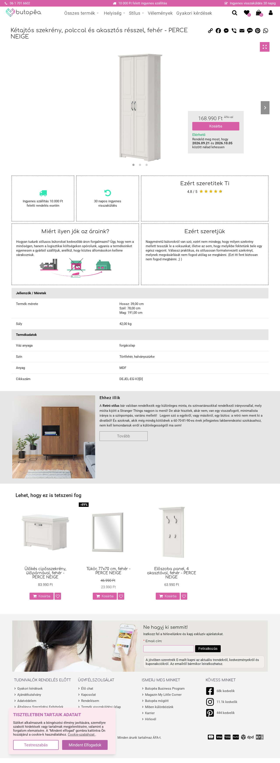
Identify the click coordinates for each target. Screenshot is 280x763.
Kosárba (215, 126)
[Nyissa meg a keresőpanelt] (235, 13)
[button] (271, 13)
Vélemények (160, 13)
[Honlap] (24, 12)
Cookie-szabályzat (81, 735)
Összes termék (79, 13)
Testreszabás (36, 745)
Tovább (123, 436)
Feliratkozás (207, 648)
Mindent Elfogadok (85, 745)
